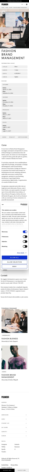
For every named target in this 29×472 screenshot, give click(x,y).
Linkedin (17, 444)
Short (10, 7)
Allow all (14, 257)
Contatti (4, 431)
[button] (23, 4)
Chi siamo (5, 427)
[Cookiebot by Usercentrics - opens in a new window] (20, 205)
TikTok (3, 447)
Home (3, 7)
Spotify (3, 449)
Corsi (6, 7)
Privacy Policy (14, 465)
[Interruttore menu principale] (26, 4)
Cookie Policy (4, 465)
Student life (5, 423)
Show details (20, 252)
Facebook (17, 447)
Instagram (4, 444)
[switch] (25, 236)
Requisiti (12, 137)
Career (4, 435)
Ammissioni (5, 414)
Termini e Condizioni (6, 467)
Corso (4, 137)
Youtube (4, 451)
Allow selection (14, 262)
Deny (14, 266)
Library (5, 269)
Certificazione (23, 137)
